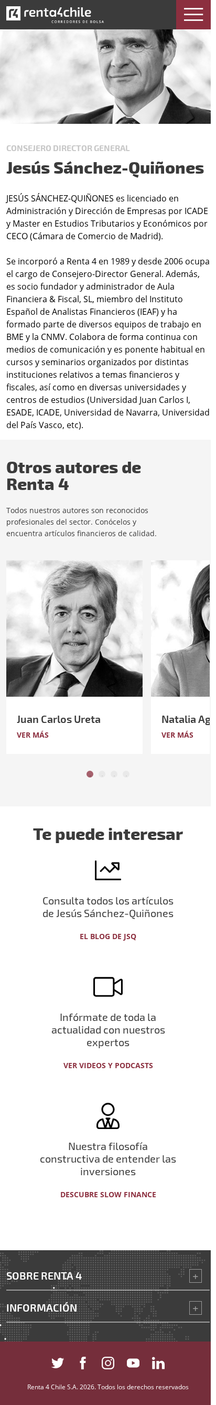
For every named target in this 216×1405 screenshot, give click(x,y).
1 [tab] (90, 774)
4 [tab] (126, 774)
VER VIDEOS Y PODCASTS (108, 1065)
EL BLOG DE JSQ (108, 936)
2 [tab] (102, 774)
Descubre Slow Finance (108, 1194)
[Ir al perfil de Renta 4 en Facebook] (83, 1361)
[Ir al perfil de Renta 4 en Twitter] (57, 1361)
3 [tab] (114, 774)
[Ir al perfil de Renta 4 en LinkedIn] (158, 1361)
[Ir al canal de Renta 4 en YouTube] (133, 1361)
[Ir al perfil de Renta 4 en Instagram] (108, 1361)
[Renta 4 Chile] (55, 14)
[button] (193, 14)
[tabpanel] (78, 657)
